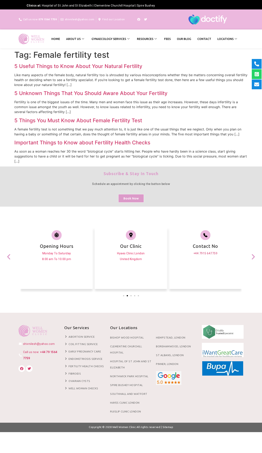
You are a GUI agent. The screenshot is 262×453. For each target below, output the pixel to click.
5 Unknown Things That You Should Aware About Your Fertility (90, 93)
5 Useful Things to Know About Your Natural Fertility (78, 66)
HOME (55, 39)
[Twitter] (145, 19)
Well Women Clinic (124, 427)
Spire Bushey (146, 5)
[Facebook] (139, 19)
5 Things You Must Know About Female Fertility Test (78, 120)
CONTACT (204, 39)
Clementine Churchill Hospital (114, 5)
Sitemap (168, 427)
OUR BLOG (184, 39)
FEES (167, 39)
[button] (8, 256)
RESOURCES (145, 39)
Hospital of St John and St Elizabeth (67, 5)
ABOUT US (73, 39)
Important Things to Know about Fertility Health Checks (82, 142)
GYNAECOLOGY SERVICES (108, 39)
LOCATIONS (225, 39)
